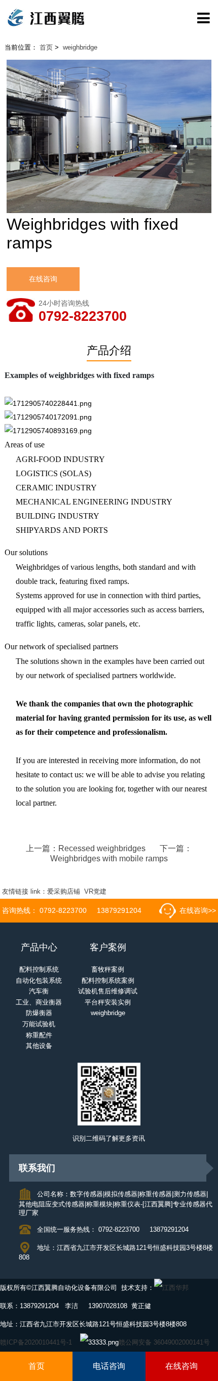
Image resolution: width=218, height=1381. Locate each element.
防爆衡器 (39, 1013)
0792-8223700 (83, 316)
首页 (46, 47)
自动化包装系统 (39, 980)
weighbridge (80, 47)
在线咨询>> (197, 910)
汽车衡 (39, 991)
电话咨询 (109, 1366)
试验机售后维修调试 (107, 991)
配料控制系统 (39, 969)
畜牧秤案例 (107, 969)
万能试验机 (38, 1024)
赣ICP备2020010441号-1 (36, 1342)
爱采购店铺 (63, 891)
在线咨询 (43, 279)
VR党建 (95, 891)
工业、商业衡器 (39, 1002)
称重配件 (39, 1035)
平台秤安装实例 (108, 1002)
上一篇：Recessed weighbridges (86, 848)
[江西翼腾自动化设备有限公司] (109, 18)
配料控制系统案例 (108, 980)
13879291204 (119, 910)
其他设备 (39, 1046)
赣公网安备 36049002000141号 (164, 1342)
